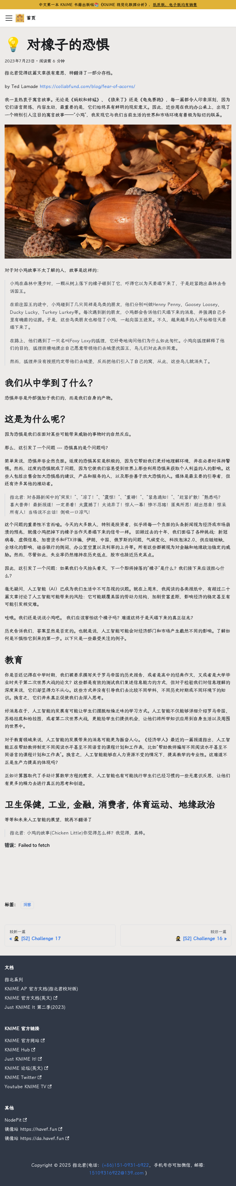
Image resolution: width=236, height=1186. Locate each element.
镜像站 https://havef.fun (31, 1129)
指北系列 (14, 979)
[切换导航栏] (9, 18)
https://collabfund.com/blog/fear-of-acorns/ (87, 86)
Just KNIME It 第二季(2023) (35, 1007)
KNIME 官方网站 (22, 1040)
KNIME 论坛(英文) (24, 1068)
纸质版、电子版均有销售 (175, 4)
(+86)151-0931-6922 (125, 1165)
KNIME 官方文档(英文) (28, 998)
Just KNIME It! (21, 1059)
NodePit (13, 1120)
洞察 (27, 904)
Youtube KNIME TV (25, 1086)
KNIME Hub (17, 1050)
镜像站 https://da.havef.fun (34, 1138)
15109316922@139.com (116, 1173)
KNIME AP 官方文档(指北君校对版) (41, 989)
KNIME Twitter (20, 1077)
